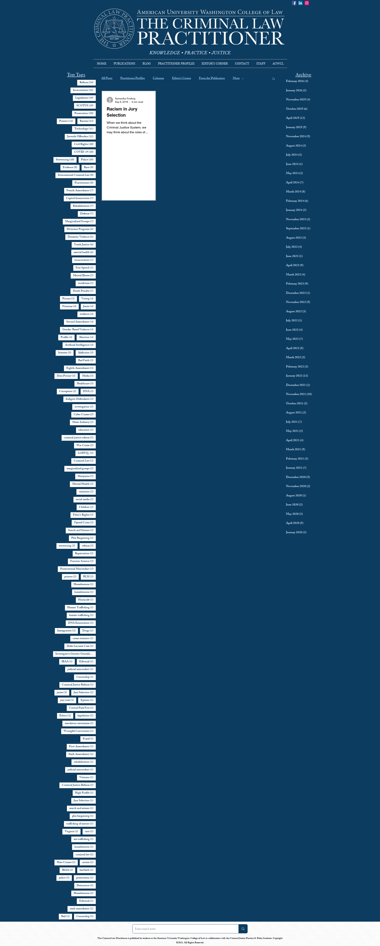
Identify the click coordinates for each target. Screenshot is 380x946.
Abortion (87, 337)
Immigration (67, 630)
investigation (85, 406)
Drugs (89, 630)
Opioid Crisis (85, 522)
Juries (89, 306)
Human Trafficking (81, 607)
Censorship (86, 677)
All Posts (106, 78)
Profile (68, 337)
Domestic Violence (82, 237)
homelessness (85, 592)
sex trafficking (85, 839)
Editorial (87, 661)
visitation (87, 491)
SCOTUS (86, 105)
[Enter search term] (242, 928)
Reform (88, 82)
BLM (89, 576)
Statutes (66, 352)
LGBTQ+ (87, 453)
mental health (85, 252)
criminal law (86, 854)
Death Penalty (84, 291)
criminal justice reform (80, 437)
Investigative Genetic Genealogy (75, 654)
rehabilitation (85, 762)
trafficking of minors (81, 823)
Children (87, 507)
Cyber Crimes (85, 414)
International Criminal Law (77, 175)
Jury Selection (85, 692)
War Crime (86, 445)
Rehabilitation (84, 206)
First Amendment (82, 746)
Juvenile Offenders (81, 136)
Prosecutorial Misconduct (78, 569)
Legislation (85, 98)
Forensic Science (83, 561)
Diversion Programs (81, 229)
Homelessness (85, 584)
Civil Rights (85, 144)
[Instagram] (307, 3)
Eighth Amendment (81, 368)
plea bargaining (84, 816)
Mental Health (84, 484)
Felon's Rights (84, 515)
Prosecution (85, 113)
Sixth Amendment (82, 754)
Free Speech (86, 267)
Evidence (71, 167)
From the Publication (212, 78)
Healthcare (86, 383)
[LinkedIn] (300, 3)
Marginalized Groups (80, 221)
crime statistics (84, 638)
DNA (89, 391)
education (87, 430)
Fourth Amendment (81, 190)
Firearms (70, 306)
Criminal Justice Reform (79, 684)
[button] (274, 79)
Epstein (88, 700)
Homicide (87, 599)
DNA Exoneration (82, 623)
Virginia (73, 831)
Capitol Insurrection (81, 198)
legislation (87, 715)
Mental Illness (84, 275)
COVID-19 (85, 152)
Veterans (87, 777)
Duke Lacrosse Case (81, 646)
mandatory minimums (80, 723)
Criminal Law (85, 460)
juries (63, 692)
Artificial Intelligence (80, 345)
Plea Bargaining (83, 538)
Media (89, 376)
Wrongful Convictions (80, 731)
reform (89, 545)
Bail (66, 916)
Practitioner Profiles (132, 78)
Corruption (69, 391)
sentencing (68, 545)
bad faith (88, 870)
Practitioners (85, 183)
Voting (88, 298)
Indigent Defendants (81, 399)
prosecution (86, 877)
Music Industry (84, 422)
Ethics (66, 715)
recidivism (87, 283)
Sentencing (66, 159)
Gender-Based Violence (79, 329)
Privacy (69, 298)
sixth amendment (83, 908)
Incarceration (84, 90)
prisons (71, 576)
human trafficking (82, 615)
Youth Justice (85, 244)
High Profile (85, 793)
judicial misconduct (81, 669)
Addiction (87, 352)
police (65, 877)
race (90, 831)
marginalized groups (81, 468)
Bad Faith (87, 360)
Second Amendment (81, 322)
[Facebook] (294, 3)
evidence (88, 314)
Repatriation (85, 553)
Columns (158, 78)
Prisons (67, 121)
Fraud (89, 738)
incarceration (85, 260)
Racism (88, 121)
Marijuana (87, 476)
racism (89, 862)
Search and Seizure (82, 530)
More (236, 78)
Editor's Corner (181, 78)
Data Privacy (67, 376)
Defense (88, 213)
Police (88, 159)
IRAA (68, 661)
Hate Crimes (67, 862)
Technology (85, 128)
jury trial (68, 700)
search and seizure (82, 808)
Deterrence (86, 885)
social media (86, 499)
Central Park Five (82, 708)
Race (90, 167)
